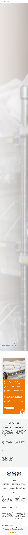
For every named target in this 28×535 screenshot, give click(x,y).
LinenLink (7, 516)
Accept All (12, 532)
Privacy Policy (14, 530)
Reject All (16, 532)
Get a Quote (9, 408)
